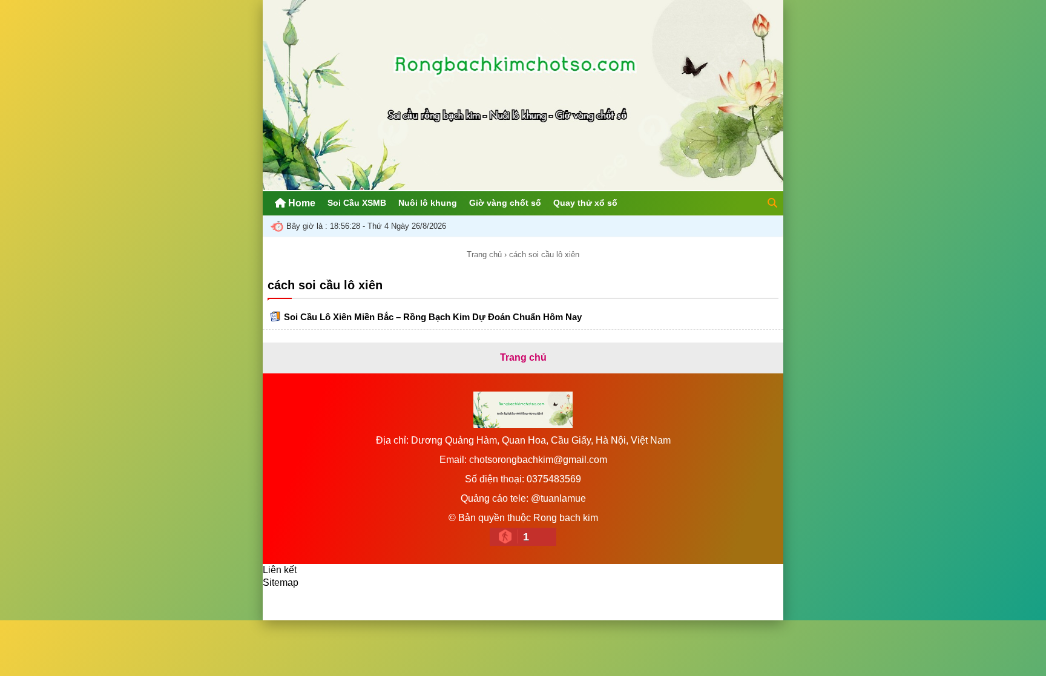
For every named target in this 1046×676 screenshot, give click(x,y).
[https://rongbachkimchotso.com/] (523, 187)
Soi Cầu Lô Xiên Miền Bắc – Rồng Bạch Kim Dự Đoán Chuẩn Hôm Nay (433, 317)
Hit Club (433, 604)
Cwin (391, 604)
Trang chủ (484, 254)
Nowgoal (320, 604)
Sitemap (280, 582)
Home (300, 203)
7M (281, 604)
